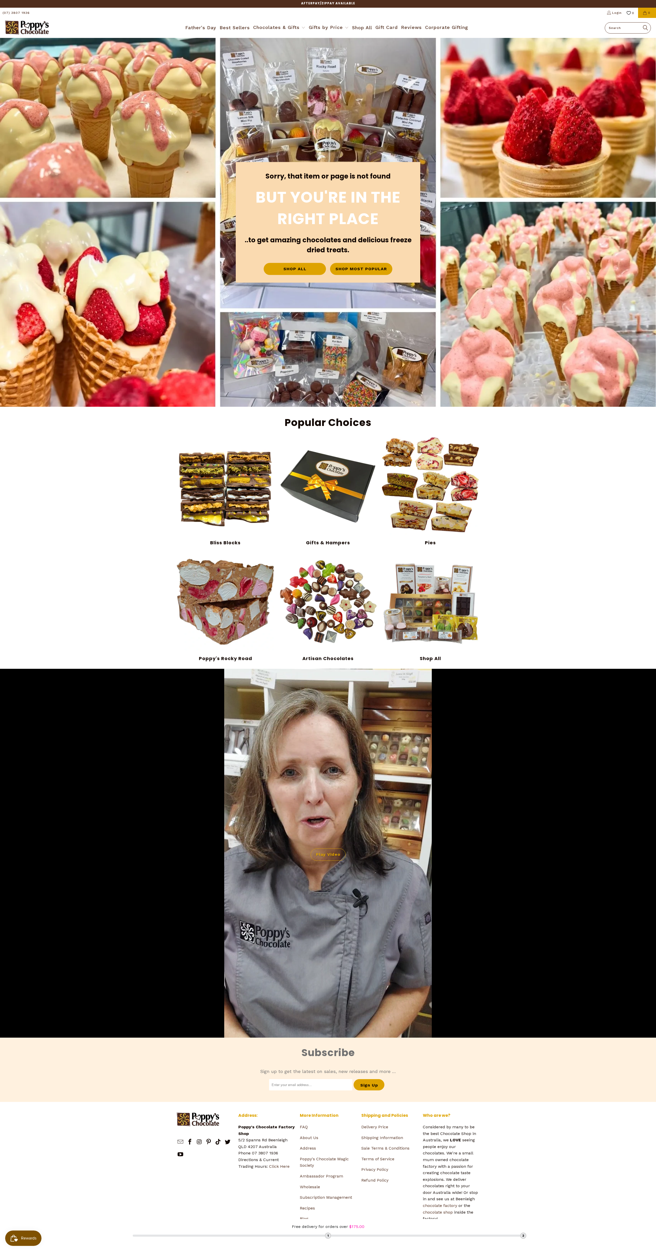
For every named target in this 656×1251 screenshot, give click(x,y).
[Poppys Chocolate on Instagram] (199, 1142)
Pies (430, 491)
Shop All (430, 607)
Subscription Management (326, 1197)
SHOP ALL (294, 269)
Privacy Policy (374, 1169)
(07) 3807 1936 (16, 13)
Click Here (279, 1166)
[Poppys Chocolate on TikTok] (218, 1142)
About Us (309, 1137)
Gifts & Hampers (328, 491)
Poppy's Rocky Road (225, 607)
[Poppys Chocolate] (27, 27)
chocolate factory (440, 1205)
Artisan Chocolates (328, 607)
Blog (304, 1218)
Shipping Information (382, 1137)
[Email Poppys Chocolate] (180, 1142)
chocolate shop (438, 1212)
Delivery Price (374, 1126)
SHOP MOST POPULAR (361, 269)
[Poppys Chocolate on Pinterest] (209, 1142)
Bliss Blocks (225, 491)
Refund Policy (374, 1180)
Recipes (307, 1208)
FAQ (304, 1126)
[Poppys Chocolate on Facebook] (190, 1142)
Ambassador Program (321, 1176)
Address (308, 1148)
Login (617, 13)
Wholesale (310, 1186)
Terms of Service (377, 1158)
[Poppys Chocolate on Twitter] (227, 1142)
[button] (279, 28)
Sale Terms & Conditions (385, 1148)
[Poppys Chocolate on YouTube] (180, 1154)
